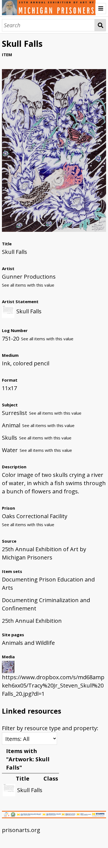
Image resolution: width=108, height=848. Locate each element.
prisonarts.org (21, 830)
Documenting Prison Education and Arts (48, 583)
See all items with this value (28, 285)
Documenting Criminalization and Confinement (46, 604)
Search (100, 25)
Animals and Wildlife (28, 642)
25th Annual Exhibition (32, 620)
